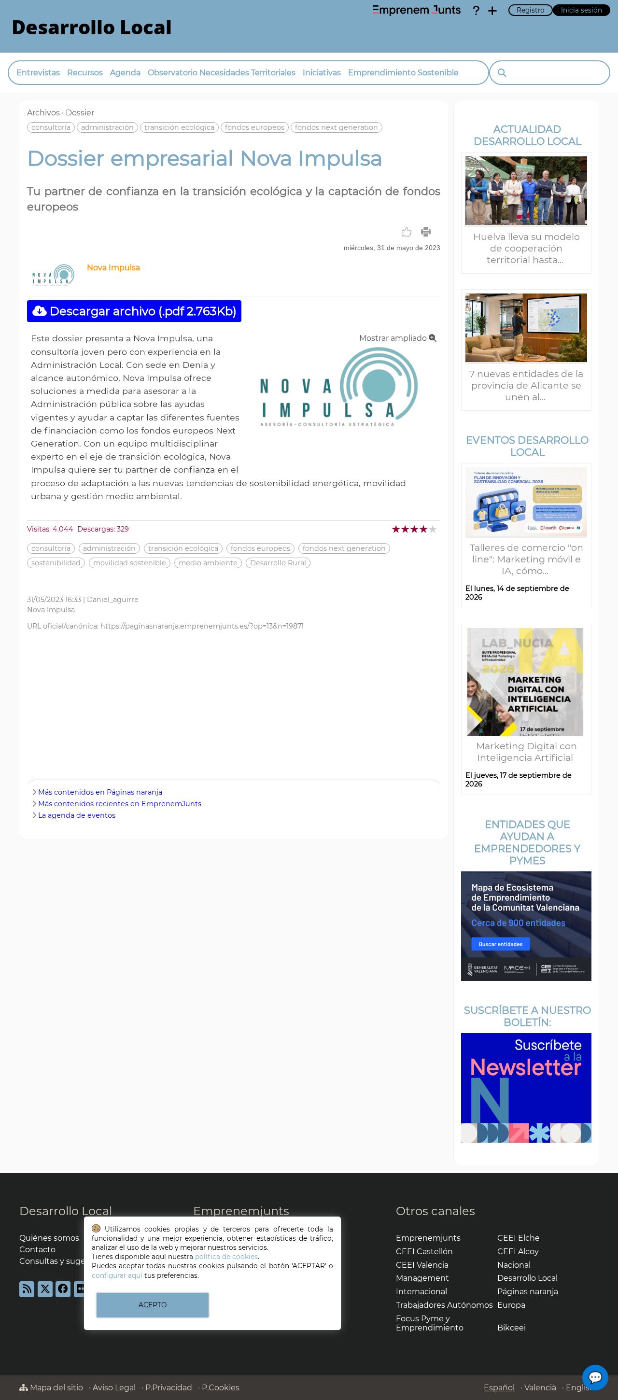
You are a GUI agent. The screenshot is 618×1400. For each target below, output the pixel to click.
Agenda (125, 72)
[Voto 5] (433, 529)
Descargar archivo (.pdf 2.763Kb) (142, 311)
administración (107, 127)
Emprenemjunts (241, 1211)
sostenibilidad (56, 563)
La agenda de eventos (76, 815)
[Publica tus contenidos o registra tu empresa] (492, 10)
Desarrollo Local (65, 1211)
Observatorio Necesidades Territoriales (221, 72)
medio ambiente (208, 563)
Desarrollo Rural (278, 563)
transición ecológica (179, 127)
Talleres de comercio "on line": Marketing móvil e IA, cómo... (526, 559)
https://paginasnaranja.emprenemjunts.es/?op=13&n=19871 (202, 626)
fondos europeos (254, 127)
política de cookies (226, 1256)
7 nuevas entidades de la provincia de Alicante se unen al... (526, 385)
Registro (531, 10)
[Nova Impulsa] (55, 283)
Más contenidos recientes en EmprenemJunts (119, 803)
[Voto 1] (396, 529)
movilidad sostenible (129, 563)
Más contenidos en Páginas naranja (100, 792)
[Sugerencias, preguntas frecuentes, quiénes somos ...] (476, 10)
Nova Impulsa (113, 267)
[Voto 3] (415, 529)
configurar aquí (117, 1275)
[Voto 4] (424, 529)
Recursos (85, 72)
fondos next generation (336, 127)
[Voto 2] (405, 529)
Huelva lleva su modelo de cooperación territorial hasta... (526, 248)
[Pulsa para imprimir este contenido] (426, 232)
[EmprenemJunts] (416, 10)
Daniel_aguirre (113, 599)
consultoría (50, 127)
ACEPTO (153, 1305)
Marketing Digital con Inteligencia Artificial (526, 751)
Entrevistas (38, 72)
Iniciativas (322, 72)
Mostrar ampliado (394, 338)
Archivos (43, 112)
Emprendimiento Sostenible (403, 72)
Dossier (80, 112)
